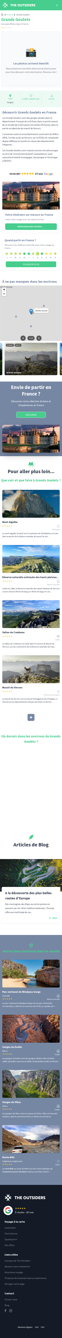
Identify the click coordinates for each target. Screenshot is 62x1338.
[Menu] (57, 5)
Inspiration (10, 1227)
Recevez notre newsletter (17, 1266)
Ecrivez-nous (11, 1299)
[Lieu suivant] (39, 338)
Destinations (11, 1233)
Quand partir (11, 1239)
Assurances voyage (14, 1272)
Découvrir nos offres (30, 226)
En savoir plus (31, 264)
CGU (36, 1327)
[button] (31, 174)
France (10, 14)
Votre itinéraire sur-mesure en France (29, 214)
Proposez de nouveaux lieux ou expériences (26, 1278)
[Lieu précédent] (23, 338)
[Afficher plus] (31, 717)
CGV (42, 1327)
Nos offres (10, 1245)
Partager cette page (15, 1283)
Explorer (31, 414)
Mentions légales (25, 1327)
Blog (7, 1305)
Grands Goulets (23, 14)
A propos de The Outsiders (17, 1260)
